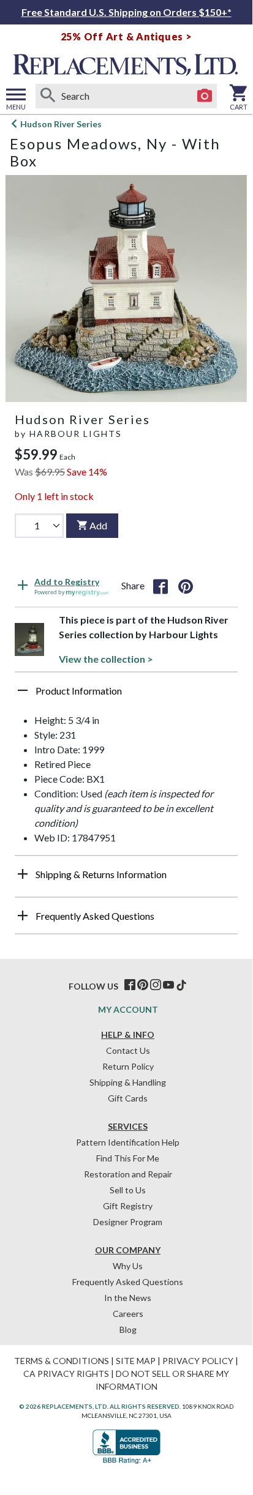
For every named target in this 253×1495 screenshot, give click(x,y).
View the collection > (106, 659)
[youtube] (168, 985)
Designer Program (127, 1222)
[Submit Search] (48, 96)
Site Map (136, 1360)
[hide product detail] (23, 690)
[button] (126, 695)
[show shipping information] (23, 874)
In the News (127, 1297)
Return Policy (128, 1066)
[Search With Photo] (204, 96)
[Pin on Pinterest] (186, 586)
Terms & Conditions (61, 1360)
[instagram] (155, 985)
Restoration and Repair (128, 1174)
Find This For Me (127, 1158)
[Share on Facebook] (160, 586)
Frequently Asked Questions (127, 1282)
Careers (128, 1313)
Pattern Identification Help (127, 1142)
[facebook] (129, 985)
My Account (128, 1009)
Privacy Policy (197, 1360)
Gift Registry (128, 1206)
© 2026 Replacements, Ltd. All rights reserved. (100, 1406)
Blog (128, 1329)
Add (98, 525)
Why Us (128, 1266)
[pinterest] (142, 985)
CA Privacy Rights (66, 1373)
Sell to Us (128, 1190)
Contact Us (128, 1050)
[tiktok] (181, 985)
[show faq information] (23, 915)
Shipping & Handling (127, 1082)
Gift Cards (128, 1098)
